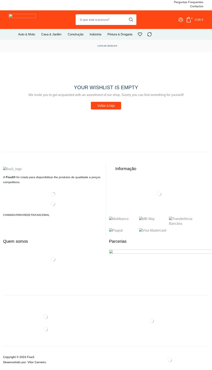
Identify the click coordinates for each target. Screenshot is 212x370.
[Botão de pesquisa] (131, 19)
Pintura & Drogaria (119, 34)
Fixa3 (30, 357)
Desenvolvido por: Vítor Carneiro (24, 362)
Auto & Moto (26, 34)
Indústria (95, 34)
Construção (75, 34)
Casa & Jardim (51, 34)
